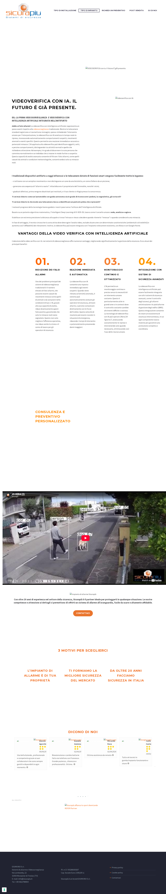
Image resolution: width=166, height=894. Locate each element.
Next (154, 766)
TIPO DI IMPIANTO (89, 10)
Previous (11, 766)
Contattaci (116, 877)
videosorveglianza (41, 129)
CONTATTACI (83, 613)
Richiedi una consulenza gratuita (50, 473)
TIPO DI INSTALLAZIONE (65, 10)
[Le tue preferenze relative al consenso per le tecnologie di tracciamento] (4, 889)
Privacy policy (117, 867)
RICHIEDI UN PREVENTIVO (113, 10)
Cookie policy (117, 872)
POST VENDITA (137, 10)
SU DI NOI (152, 10)
